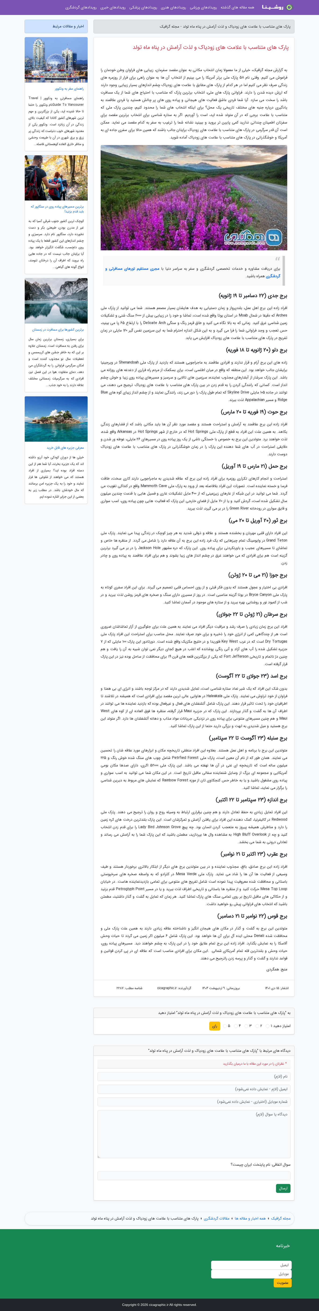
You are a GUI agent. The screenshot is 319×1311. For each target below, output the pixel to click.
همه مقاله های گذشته (237, 7)
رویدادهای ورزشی (203, 7)
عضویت (283, 1283)
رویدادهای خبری (113, 7)
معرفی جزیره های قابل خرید (65, 447)
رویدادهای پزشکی (143, 7)
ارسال (283, 1188)
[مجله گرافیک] (277, 7)
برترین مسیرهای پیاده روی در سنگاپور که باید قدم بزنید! (57, 209)
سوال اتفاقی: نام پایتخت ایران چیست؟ (261, 1165)
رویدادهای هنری (173, 7)
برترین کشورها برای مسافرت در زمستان (58, 329)
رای (214, 1026)
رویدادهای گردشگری (81, 7)
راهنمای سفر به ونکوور (69, 88)
